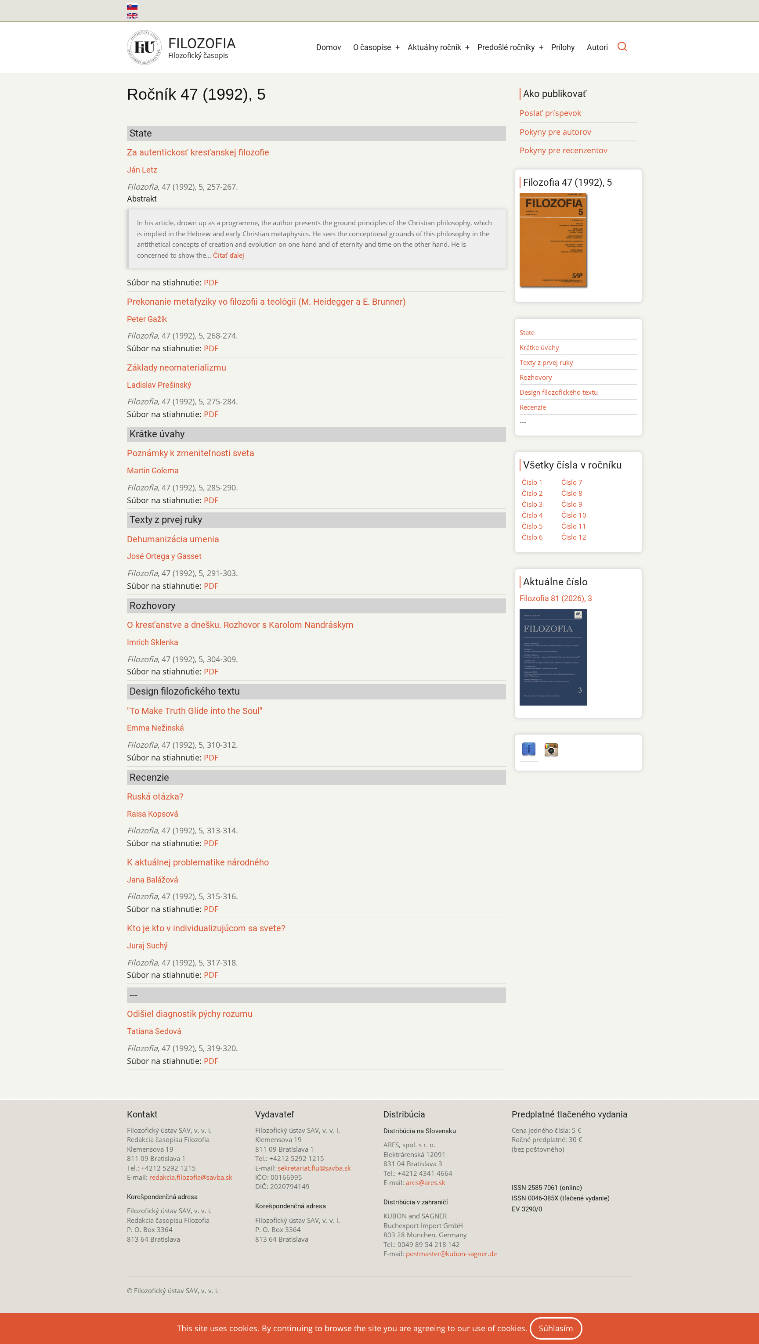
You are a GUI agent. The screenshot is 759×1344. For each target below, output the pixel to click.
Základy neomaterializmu (176, 368)
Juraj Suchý (147, 945)
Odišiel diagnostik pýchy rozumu (190, 1014)
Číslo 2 (532, 493)
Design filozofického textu (559, 392)
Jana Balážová (152, 879)
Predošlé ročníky (506, 47)
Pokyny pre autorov (555, 131)
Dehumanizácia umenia (173, 539)
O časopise (372, 47)
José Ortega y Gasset (164, 556)
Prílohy (563, 47)
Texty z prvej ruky (546, 362)
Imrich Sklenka (152, 642)
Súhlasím (556, 1328)
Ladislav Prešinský (159, 384)
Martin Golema (153, 470)
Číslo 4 (532, 515)
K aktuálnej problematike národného (198, 863)
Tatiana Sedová (154, 1031)
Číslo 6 (532, 537)
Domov (328, 47)
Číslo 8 (571, 493)
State (527, 332)
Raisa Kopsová (152, 813)
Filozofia (202, 43)
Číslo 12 (573, 537)
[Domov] (144, 47)
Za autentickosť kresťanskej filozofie (198, 153)
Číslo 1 (532, 482)
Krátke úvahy (539, 347)
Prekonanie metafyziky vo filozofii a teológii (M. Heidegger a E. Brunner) (266, 302)
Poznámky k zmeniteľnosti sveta (190, 453)
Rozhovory (536, 377)
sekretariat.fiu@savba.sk (314, 1168)
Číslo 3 (532, 504)
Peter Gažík (147, 319)
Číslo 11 (573, 526)
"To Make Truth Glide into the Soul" (194, 711)
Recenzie (533, 407)
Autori (597, 47)
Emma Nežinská (155, 727)
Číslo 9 (571, 504)
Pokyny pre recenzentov (563, 150)
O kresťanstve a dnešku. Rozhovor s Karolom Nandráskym (240, 625)
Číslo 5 (532, 526)
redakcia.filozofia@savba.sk (190, 1177)
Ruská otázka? (155, 797)
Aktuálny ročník (434, 47)
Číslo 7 (571, 482)
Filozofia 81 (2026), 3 (556, 598)
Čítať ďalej (228, 255)
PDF (211, 282)
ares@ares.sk (425, 1182)
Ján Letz (142, 169)
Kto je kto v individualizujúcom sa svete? (206, 928)
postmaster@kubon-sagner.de (451, 1253)
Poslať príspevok (550, 113)
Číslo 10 (573, 515)
